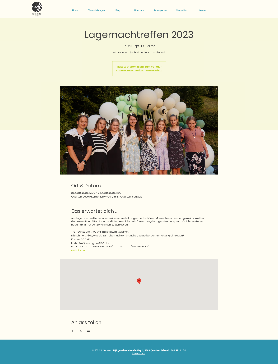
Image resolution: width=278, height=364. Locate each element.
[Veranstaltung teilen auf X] (80, 331)
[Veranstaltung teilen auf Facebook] (72, 331)
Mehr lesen (78, 250)
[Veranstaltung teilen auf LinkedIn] (88, 331)
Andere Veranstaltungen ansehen (139, 70)
